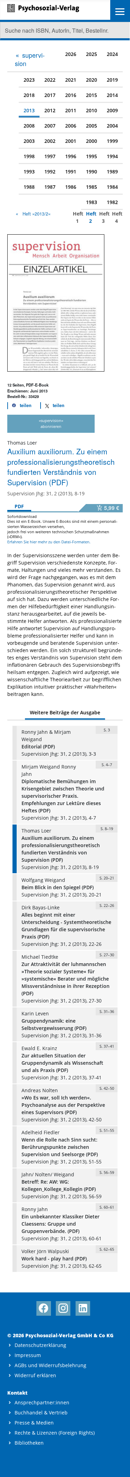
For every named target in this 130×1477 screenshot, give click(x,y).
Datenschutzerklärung (40, 1345)
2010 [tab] (91, 110)
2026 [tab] (70, 54)
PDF (19, 506)
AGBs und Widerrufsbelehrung (50, 1365)
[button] (20, 405)
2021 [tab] (70, 79)
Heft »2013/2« (37, 214)
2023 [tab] (29, 79)
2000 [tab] (91, 141)
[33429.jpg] (55, 302)
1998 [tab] (29, 156)
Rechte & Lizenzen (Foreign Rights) (55, 1432)
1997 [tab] (49, 156)
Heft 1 (76, 217)
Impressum (28, 1355)
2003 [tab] (29, 141)
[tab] (32, 59)
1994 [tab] (112, 156)
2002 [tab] (49, 141)
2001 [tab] (70, 141)
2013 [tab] (29, 110)
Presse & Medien (34, 1422)
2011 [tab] (70, 110)
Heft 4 (115, 217)
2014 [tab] (112, 95)
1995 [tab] (91, 156)
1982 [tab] (112, 202)
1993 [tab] (29, 171)
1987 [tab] (49, 187)
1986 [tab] (70, 187)
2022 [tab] (49, 79)
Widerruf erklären (35, 1375)
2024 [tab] (112, 54)
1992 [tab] (49, 171)
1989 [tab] (112, 171)
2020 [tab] (91, 79)
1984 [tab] (112, 187)
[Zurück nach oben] (118, 1465)
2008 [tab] (29, 125)
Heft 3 (102, 217)
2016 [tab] (70, 95)
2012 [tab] (49, 110)
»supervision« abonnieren (51, 423)
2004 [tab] (112, 125)
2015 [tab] (91, 95)
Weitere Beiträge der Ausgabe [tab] (65, 712)
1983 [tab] (91, 202)
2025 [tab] (91, 54)
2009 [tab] (112, 110)
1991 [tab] (70, 171)
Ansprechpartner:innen (42, 1402)
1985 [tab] (91, 187)
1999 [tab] (112, 141)
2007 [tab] (49, 125)
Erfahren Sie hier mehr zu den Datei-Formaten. (48, 541)
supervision (30, 59)
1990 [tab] (91, 171)
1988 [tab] (29, 187)
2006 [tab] (70, 125)
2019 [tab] (112, 79)
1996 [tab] (70, 156)
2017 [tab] (49, 95)
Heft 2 (89, 217)
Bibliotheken (29, 1442)
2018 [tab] (29, 95)
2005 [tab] (91, 125)
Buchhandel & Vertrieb (41, 1412)
